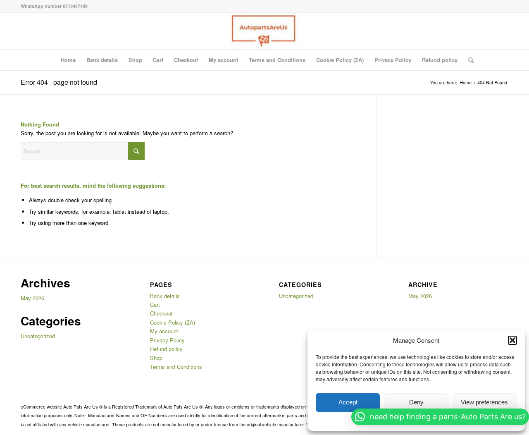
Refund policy (440, 60)
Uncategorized (38, 336)
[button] (512, 340)
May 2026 (32, 298)
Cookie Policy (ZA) (340, 60)
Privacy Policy (392, 60)
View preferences (484, 402)
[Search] (468, 60)
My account (223, 60)
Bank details (102, 60)
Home (68, 60)
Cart (158, 60)
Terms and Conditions (277, 60)
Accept (347, 402)
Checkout (186, 60)
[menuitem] (468, 60)
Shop (135, 60)
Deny (416, 402)
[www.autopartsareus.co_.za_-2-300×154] (264, 31)
